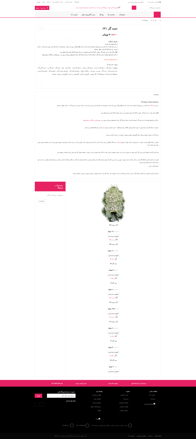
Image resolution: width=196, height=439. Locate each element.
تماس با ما (152, 395)
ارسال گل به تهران (87, 68)
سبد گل (119, 142)
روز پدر (98, 71)
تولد (63, 68)
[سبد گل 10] (113, 278)
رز (143, 105)
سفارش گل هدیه (42, 71)
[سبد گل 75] (113, 336)
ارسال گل (109, 68)
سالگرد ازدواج (85, 71)
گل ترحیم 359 (113, 244)
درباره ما (153, 399)
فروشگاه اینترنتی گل (111, 74)
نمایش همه (41, 201)
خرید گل (104, 71)
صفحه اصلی (158, 436)
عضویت (38, 2)
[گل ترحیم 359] (113, 239)
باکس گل (68, 68)
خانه (160, 20)
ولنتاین (54, 74)
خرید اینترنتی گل (112, 71)
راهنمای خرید (97, 399)
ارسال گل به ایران (99, 68)
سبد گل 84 (113, 263)
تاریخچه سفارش (123, 403)
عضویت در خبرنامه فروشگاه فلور (66, 392)
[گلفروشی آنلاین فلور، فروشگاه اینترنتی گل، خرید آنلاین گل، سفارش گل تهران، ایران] (98, 7)
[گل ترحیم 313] (113, 317)
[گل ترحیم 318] (113, 297)
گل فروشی (93, 74)
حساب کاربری (124, 395)
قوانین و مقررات (96, 395)
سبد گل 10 (113, 283)
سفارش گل (52, 71)
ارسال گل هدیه (76, 68)
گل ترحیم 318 (113, 302)
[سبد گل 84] (113, 259)
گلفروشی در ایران (74, 74)
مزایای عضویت (124, 410)
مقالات (99, 410)
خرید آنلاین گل (42, 68)
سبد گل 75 (113, 341)
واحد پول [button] (151, 2)
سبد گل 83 (113, 360)
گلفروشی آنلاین (84, 74)
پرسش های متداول (96, 406)
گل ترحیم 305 (113, 225)
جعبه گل (57, 68)
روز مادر (92, 71)
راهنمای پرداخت (96, 403)
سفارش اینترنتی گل (62, 71)
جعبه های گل (154, 20)
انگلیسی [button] (157, 2)
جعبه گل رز (51, 68)
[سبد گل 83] (113, 355)
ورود (43, 2)
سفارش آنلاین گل (74, 71)
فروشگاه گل (101, 74)
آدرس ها (126, 399)
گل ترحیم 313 (113, 322)
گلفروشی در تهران (62, 74)
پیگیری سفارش (124, 406)
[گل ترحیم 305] (113, 203)
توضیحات (156, 94)
